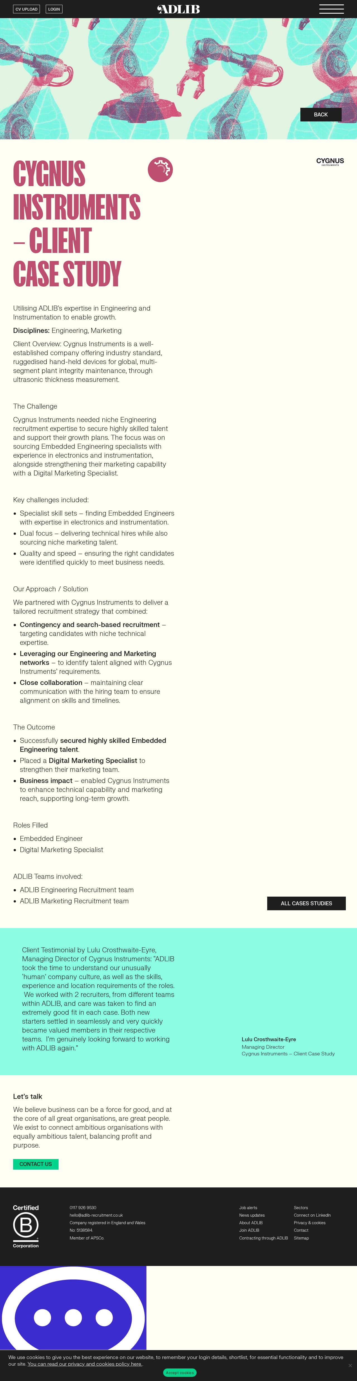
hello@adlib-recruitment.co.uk (96, 1215)
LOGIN (54, 9)
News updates (252, 1215)
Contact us (36, 1164)
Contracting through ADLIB (263, 1238)
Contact (301, 1230)
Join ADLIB (249, 1230)
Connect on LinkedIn (312, 1215)
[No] (350, 1365)
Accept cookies (180, 1372)
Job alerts (248, 1208)
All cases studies (306, 904)
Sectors (301, 1208)
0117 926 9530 (83, 1208)
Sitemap (301, 1238)
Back (321, 115)
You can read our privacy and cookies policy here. (85, 1364)
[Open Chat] (73, 1323)
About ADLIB (250, 1223)
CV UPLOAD (26, 9)
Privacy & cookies (309, 1223)
